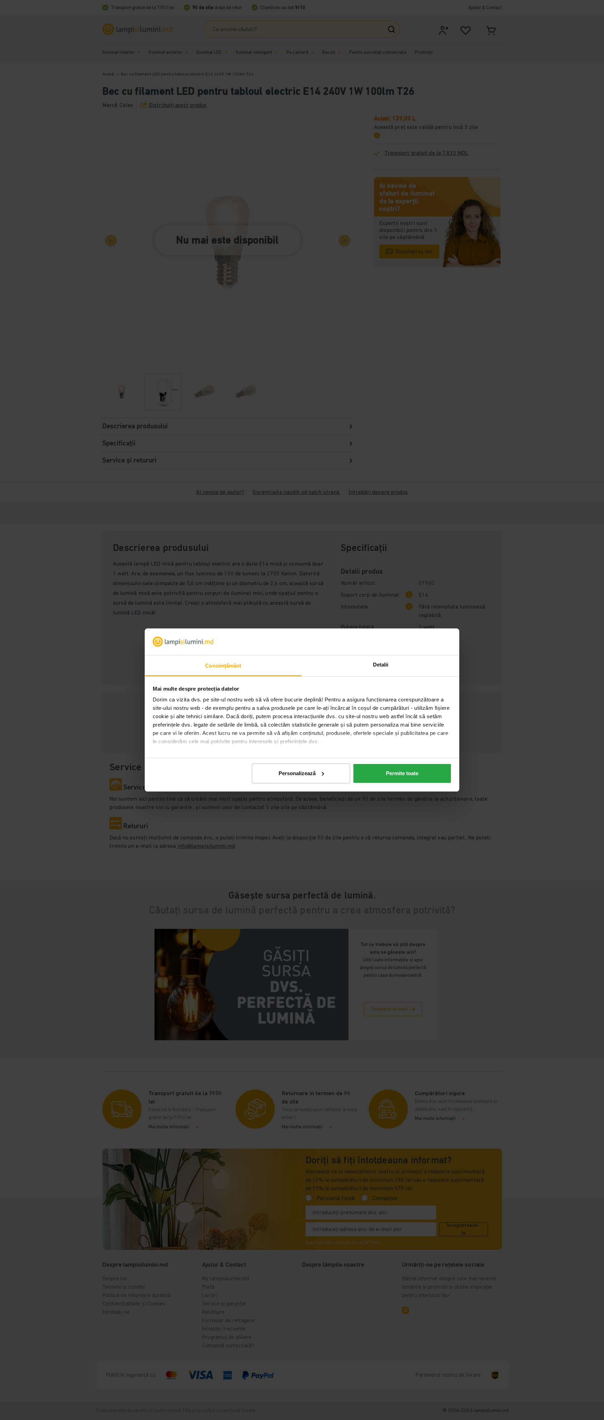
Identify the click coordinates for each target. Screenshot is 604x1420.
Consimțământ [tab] (223, 666)
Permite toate (402, 773)
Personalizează (297, 773)
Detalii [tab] (381, 665)
